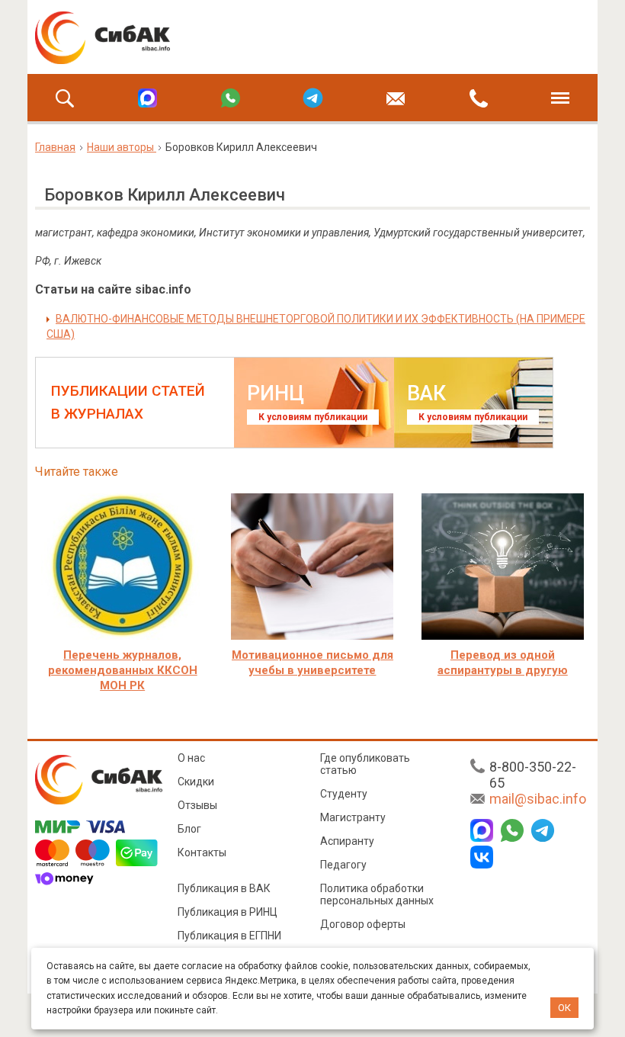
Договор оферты (362, 924)
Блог (189, 829)
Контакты (202, 852)
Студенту (343, 794)
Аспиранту (347, 841)
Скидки (196, 781)
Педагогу (343, 865)
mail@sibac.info (537, 799)
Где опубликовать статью (365, 764)
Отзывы (197, 805)
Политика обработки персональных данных (377, 894)
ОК (564, 1007)
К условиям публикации (312, 417)
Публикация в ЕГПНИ (229, 935)
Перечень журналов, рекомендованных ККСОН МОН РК (122, 670)
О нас (191, 758)
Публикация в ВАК (224, 888)
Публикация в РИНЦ (227, 912)
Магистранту (353, 817)
